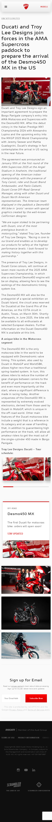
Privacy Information (28, 737)
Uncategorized (10, 18)
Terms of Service (36, 709)
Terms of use (8, 737)
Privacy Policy (16, 709)
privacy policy (17, 686)
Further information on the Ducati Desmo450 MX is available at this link (24, 328)
